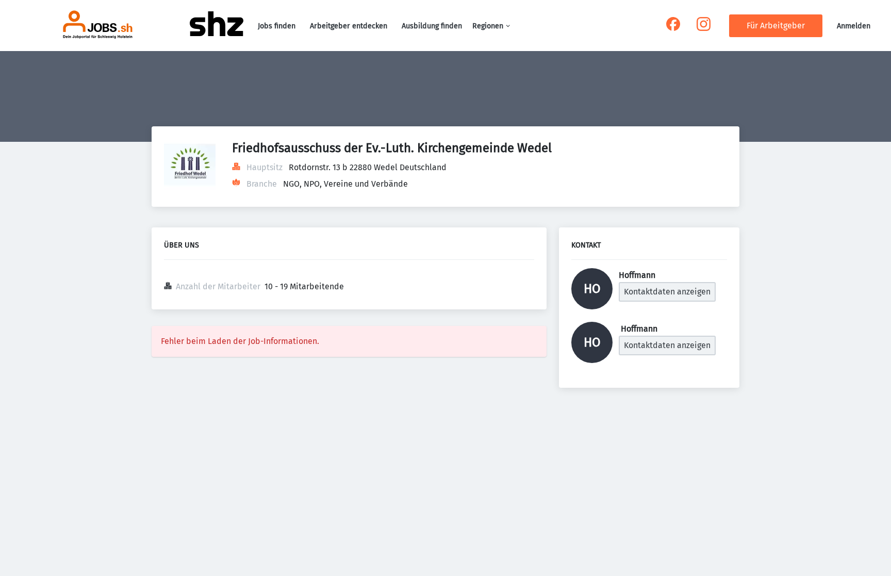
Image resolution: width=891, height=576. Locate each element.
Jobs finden (276, 26)
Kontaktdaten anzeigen (667, 292)
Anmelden (853, 26)
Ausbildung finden (432, 26)
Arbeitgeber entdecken (348, 26)
